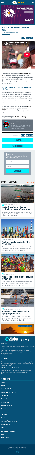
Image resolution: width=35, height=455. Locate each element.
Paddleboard (5, 424)
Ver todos (30, 182)
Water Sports (5, 438)
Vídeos (3, 385)
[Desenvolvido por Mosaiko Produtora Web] (17, 452)
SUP (2, 428)
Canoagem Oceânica (8, 431)
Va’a (2, 434)
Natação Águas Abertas (9, 421)
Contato (4, 409)
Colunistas (4, 395)
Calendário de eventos (8, 392)
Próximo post (17, 146)
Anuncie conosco (6, 405)
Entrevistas (5, 402)
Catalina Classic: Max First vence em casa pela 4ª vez (17, 88)
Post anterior (17, 140)
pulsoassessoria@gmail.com (10, 367)
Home (3, 382)
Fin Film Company (20, 117)
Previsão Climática (7, 389)
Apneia (3, 418)
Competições (5, 399)
